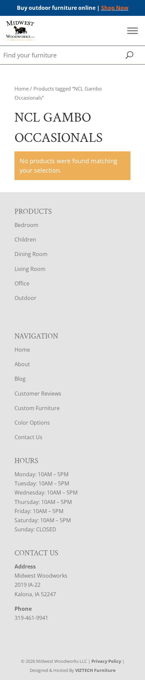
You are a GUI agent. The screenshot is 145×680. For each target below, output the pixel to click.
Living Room (30, 269)
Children (25, 239)
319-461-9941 (31, 618)
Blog (20, 378)
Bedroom (26, 225)
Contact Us (28, 437)
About (22, 364)
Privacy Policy (106, 661)
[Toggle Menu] (132, 31)
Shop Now (114, 7)
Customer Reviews (37, 393)
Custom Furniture (37, 408)
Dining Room (31, 254)
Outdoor (25, 298)
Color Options (32, 422)
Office (21, 283)
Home (21, 88)
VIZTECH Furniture (95, 670)
